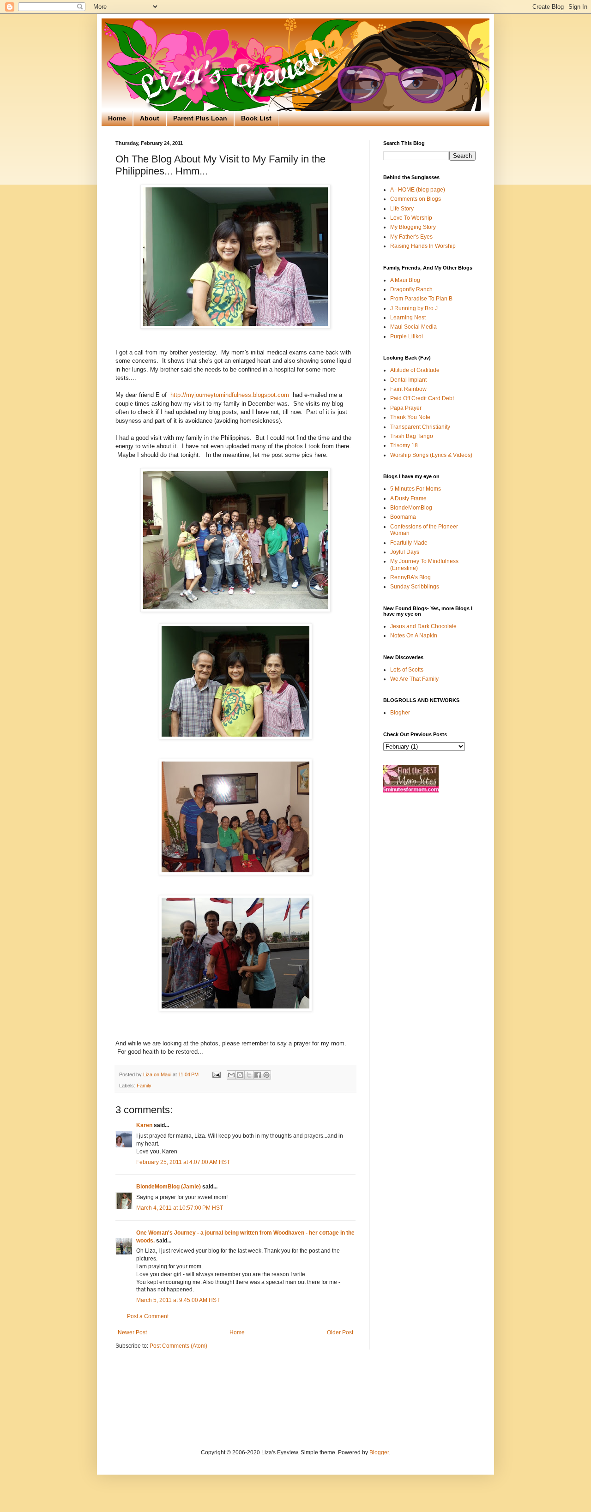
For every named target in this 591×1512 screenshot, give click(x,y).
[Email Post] (216, 1074)
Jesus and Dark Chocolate (423, 626)
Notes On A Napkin (413, 635)
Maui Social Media (413, 327)
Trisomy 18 (404, 445)
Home (117, 118)
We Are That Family (414, 679)
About (149, 118)
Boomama (403, 517)
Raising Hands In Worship (423, 246)
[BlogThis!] (240, 1075)
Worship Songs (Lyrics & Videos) (431, 455)
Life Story (402, 208)
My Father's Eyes (411, 237)
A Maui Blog (405, 280)
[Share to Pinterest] (266, 1075)
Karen (144, 1125)
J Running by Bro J (414, 308)
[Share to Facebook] (257, 1075)
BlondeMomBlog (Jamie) (168, 1186)
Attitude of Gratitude (415, 370)
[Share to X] (248, 1075)
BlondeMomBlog (411, 507)
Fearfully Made (409, 543)
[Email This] (231, 1075)
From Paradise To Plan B (421, 298)
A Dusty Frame (408, 498)
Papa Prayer (406, 408)
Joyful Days (404, 552)
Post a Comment (148, 1316)
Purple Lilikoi (406, 336)
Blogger (379, 1452)
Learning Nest (408, 317)
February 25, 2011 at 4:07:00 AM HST (183, 1162)
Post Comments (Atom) (178, 1346)
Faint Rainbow (408, 389)
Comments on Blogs (415, 199)
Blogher (400, 712)
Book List (256, 118)
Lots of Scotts (406, 669)
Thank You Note (410, 417)
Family (144, 1085)
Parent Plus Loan (200, 118)
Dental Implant (408, 380)
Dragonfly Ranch (411, 289)
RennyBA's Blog (410, 577)
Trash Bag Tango (411, 436)
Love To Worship (411, 218)
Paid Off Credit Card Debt (422, 398)
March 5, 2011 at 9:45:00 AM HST (178, 1300)
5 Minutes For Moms (415, 489)
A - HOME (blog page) (417, 189)
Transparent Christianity (420, 427)
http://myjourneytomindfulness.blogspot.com (229, 394)
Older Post (340, 1332)
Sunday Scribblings (414, 586)
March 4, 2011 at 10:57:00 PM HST (179, 1208)
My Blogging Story (413, 227)
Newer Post (132, 1332)
